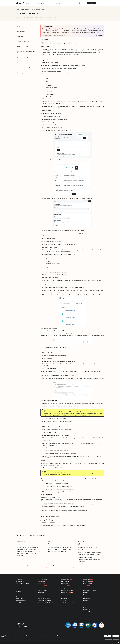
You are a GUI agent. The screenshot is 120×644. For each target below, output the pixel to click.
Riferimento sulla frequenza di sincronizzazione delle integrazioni (57, 503)
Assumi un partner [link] (52, 565)
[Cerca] (79, 3)
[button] (72, 145)
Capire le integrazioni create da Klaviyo (50, 497)
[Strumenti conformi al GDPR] (101, 625)
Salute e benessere (36, 9)
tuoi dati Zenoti (52, 328)
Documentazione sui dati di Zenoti (49, 508)
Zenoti (43, 9)
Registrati (100, 3)
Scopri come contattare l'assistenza (76, 525)
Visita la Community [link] (22, 565)
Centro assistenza (20, 9)
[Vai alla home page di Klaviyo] (20, 3)
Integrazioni (27, 9)
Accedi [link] (80, 565)
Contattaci (91, 3)
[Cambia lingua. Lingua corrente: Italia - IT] (76, 3)
